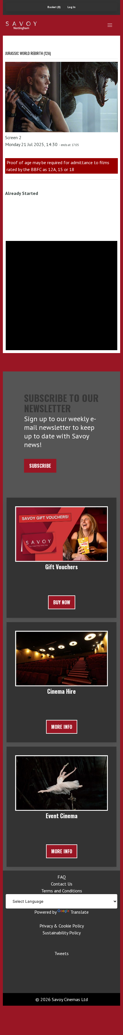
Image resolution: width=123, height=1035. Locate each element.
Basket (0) (54, 7)
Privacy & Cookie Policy (61, 926)
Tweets (61, 953)
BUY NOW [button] (61, 602)
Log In (72, 7)
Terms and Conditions (61, 891)
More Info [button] (61, 726)
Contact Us (61, 884)
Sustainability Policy (62, 933)
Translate (79, 912)
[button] (109, 25)
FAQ (61, 877)
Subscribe (40, 465)
